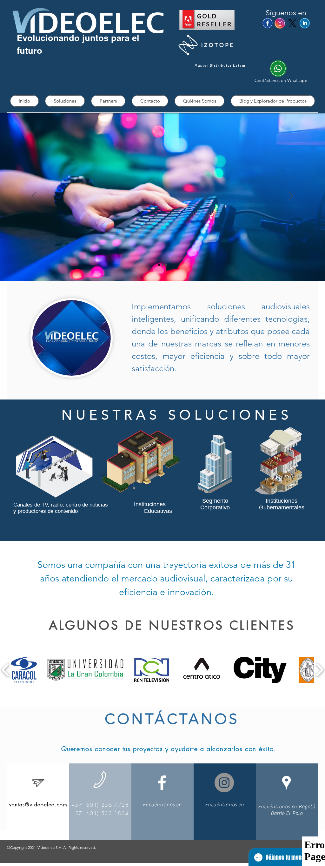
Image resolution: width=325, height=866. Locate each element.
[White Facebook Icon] (162, 782)
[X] (292, 23)
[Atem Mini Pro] (162, 265)
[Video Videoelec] (166, 265)
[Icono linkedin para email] (304, 23)
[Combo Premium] (159, 265)
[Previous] (34, 196)
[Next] (291, 196)
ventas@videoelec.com (38, 804)
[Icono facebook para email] (267, 23)
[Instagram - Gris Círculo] (224, 782)
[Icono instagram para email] (280, 23)
